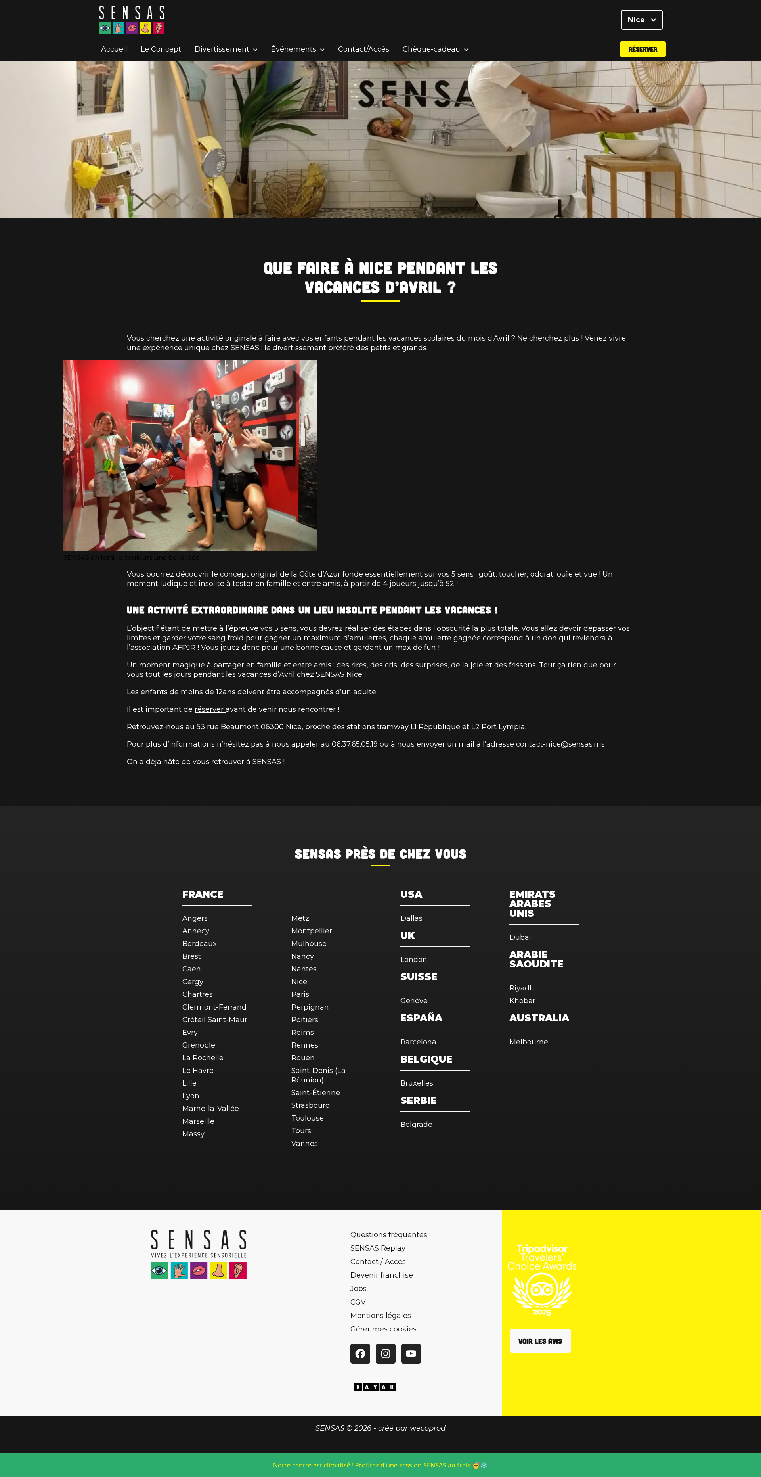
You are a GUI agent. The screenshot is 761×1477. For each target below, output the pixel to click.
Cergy (192, 981)
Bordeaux (199, 943)
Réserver (643, 49)
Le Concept (161, 49)
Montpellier (311, 931)
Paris (300, 994)
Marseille (198, 1121)
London (413, 959)
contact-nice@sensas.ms (560, 744)
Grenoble (198, 1045)
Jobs (358, 1288)
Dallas (411, 918)
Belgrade (416, 1124)
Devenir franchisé (381, 1275)
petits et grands (398, 347)
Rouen (303, 1058)
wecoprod (428, 1428)
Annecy (195, 931)
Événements (293, 49)
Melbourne (528, 1042)
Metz (300, 918)
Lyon (190, 1096)
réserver (210, 709)
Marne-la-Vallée (210, 1108)
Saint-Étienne (315, 1092)
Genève (414, 1000)
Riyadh (521, 988)
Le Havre (198, 1070)
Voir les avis (540, 1341)
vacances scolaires (422, 338)
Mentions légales (380, 1315)
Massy (193, 1134)
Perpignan (310, 1007)
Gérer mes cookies (383, 1329)
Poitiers (304, 1019)
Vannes (304, 1143)
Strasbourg (310, 1105)
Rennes (304, 1045)
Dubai (520, 937)
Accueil (114, 49)
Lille (189, 1083)
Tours (301, 1130)
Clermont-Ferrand (214, 1007)
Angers (195, 918)
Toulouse (307, 1118)
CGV (358, 1302)
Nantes (304, 969)
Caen (191, 969)
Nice (637, 19)
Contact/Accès (363, 49)
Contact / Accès (378, 1261)
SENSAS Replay (377, 1248)
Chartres (197, 994)
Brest (191, 956)
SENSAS (318, 853)
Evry (190, 1032)
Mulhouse (309, 943)
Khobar (522, 1000)
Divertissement (222, 49)
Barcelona (418, 1042)
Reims (302, 1032)
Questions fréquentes (388, 1234)
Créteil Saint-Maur (214, 1019)
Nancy (302, 956)
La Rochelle (203, 1058)
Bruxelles (416, 1083)
